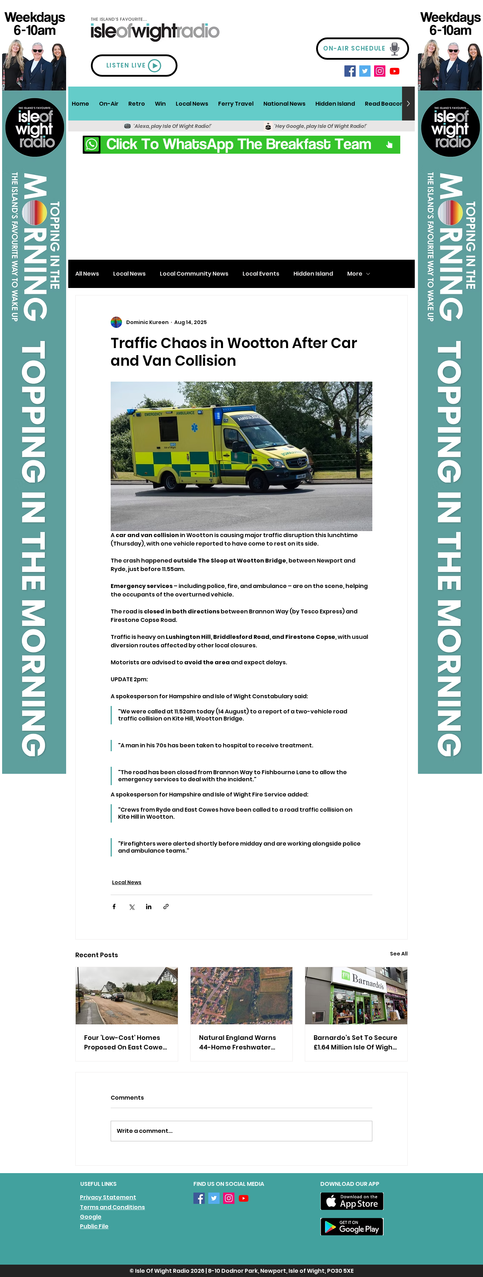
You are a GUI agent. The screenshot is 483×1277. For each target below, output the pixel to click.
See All (399, 953)
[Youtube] (394, 71)
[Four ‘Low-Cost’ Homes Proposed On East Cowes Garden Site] (127, 995)
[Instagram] (379, 71)
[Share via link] (166, 906)
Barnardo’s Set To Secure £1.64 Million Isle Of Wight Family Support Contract (355, 1042)
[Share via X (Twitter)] (131, 906)
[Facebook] (350, 71)
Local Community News (194, 273)
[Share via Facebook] (114, 906)
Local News (129, 273)
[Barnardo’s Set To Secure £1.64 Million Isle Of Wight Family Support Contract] (356, 995)
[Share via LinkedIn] (148, 906)
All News (87, 273)
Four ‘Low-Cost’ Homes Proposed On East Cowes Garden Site (125, 1042)
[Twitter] (365, 71)
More (354, 273)
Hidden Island (313, 273)
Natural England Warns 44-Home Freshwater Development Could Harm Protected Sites (237, 1042)
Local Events (261, 273)
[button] (108, 103)
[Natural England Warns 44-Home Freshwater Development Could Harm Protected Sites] (242, 995)
